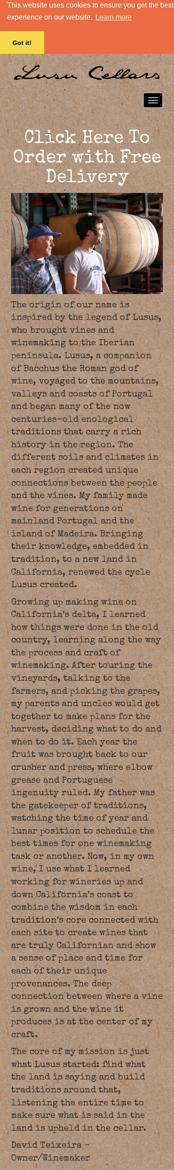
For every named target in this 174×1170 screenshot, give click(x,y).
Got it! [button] (22, 42)
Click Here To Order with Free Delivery (87, 158)
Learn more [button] (113, 17)
